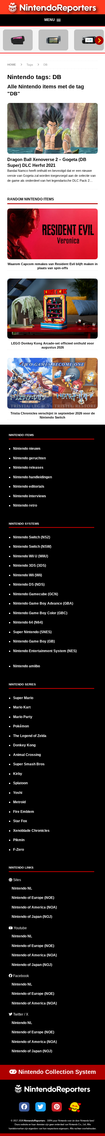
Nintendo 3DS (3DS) (29, 565)
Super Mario (23, 698)
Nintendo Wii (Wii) (27, 575)
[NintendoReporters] (52, 11)
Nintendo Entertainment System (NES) (45, 651)
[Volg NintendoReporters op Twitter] (40, 1107)
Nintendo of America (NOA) (34, 907)
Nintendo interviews (29, 496)
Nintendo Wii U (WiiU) (30, 556)
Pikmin (18, 840)
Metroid (19, 802)
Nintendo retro (25, 505)
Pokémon (21, 726)
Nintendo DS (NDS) (29, 584)
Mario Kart (22, 707)
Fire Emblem (23, 812)
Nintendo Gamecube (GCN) (35, 594)
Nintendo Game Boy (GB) (34, 641)
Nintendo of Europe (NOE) (33, 898)
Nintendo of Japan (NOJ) (32, 917)
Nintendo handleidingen (32, 477)
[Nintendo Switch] (53, 40)
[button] (52, 20)
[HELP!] (74, 1107)
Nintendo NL (22, 888)
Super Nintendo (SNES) (32, 632)
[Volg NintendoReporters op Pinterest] (57, 1107)
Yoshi (17, 793)
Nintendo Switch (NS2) (31, 537)
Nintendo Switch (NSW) (32, 547)
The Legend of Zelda (29, 736)
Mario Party (22, 717)
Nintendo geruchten (29, 458)
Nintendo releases (28, 467)
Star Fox (20, 821)
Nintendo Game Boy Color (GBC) (40, 613)
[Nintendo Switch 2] (18, 40)
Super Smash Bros (29, 764)
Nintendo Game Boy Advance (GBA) (43, 603)
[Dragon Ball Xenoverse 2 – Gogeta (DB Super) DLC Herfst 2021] (52, 128)
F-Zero (18, 850)
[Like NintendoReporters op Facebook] (24, 1107)
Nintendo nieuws (27, 449)
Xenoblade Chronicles (31, 831)
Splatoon (20, 783)
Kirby (17, 774)
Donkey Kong (24, 745)
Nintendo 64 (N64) (28, 622)
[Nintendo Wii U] (89, 40)
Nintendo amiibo (26, 666)
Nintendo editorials (28, 486)
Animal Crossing (27, 755)
